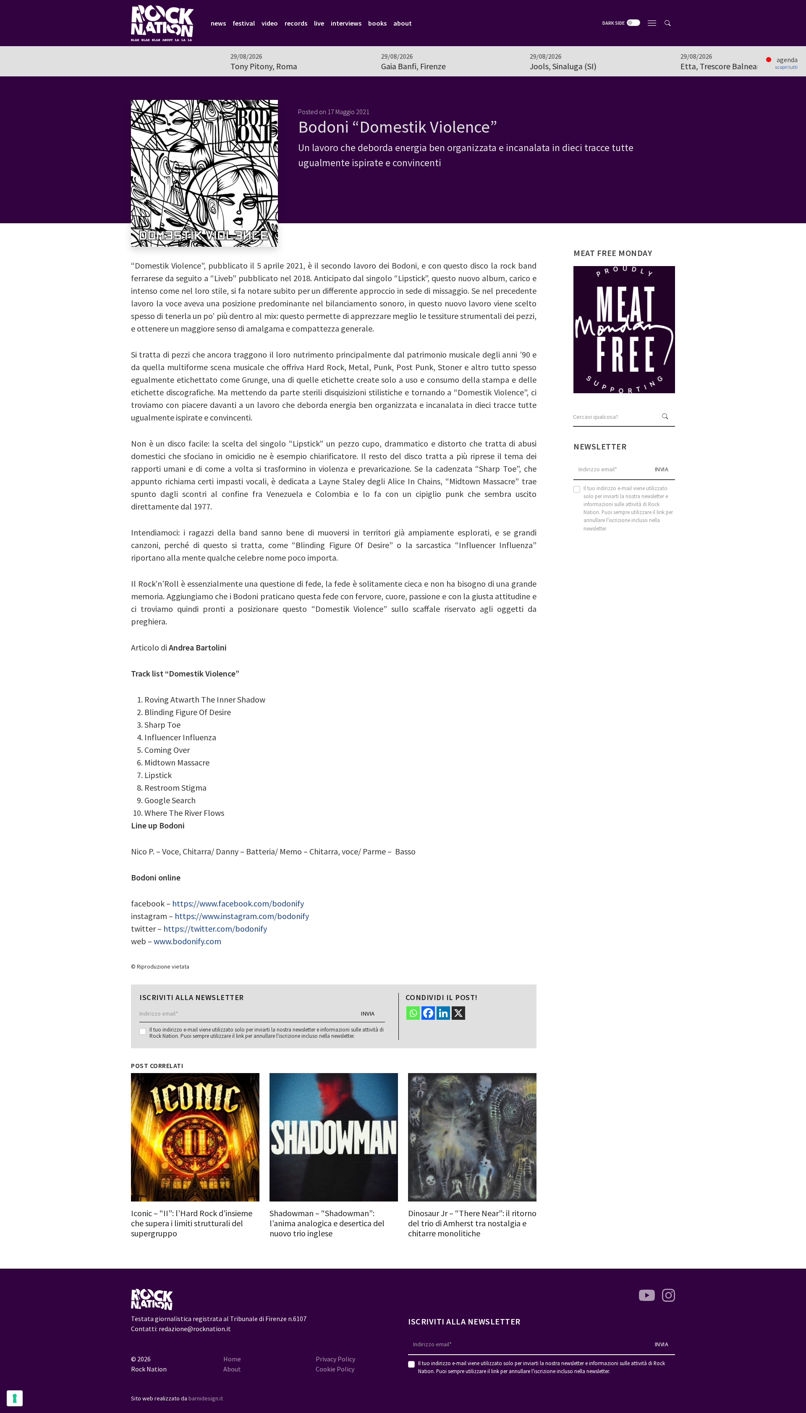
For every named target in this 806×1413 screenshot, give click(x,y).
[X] (458, 1013)
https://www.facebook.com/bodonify (238, 903)
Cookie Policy (335, 1369)
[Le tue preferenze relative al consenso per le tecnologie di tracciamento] (15, 1398)
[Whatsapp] (413, 1013)
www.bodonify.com (187, 941)
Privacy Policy (335, 1359)
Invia (368, 1013)
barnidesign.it (205, 1398)
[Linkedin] (443, 1013)
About (232, 1369)
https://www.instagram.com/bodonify (242, 916)
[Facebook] (428, 1013)
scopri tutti (786, 67)
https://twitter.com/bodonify (215, 928)
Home (232, 1359)
